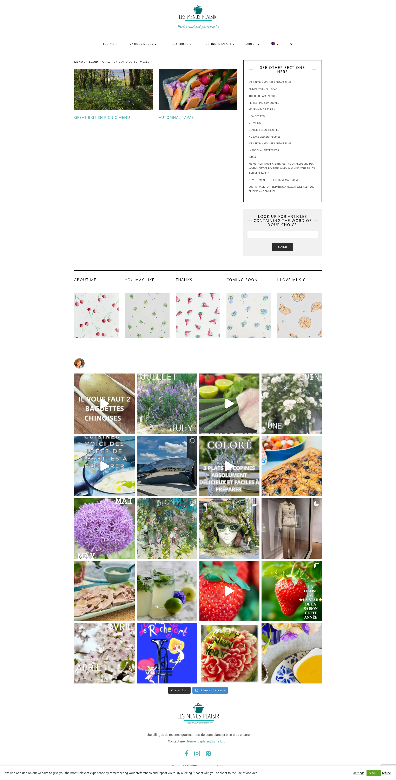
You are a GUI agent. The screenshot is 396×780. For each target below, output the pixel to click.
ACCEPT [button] (374, 772)
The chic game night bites (265, 96)
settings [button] (358, 773)
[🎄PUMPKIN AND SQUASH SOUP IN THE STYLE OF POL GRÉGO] (292, 653)
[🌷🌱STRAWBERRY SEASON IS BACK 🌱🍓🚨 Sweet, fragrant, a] (229, 591)
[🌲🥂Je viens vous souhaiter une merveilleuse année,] (229, 653)
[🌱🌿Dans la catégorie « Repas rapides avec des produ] (229, 466)
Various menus (142, 43)
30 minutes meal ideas (263, 89)
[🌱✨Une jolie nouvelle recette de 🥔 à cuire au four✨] (104, 404)
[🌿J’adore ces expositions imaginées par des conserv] (292, 528)
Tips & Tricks (179, 43)
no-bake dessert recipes (264, 136)
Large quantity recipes (264, 150)
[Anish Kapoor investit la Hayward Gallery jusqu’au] (167, 466)
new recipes (257, 116)
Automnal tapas (176, 117)
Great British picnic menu (102, 117)
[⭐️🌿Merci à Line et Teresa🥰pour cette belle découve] (167, 528)
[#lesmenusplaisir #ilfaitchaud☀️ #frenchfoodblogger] (104, 466)
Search (282, 247)
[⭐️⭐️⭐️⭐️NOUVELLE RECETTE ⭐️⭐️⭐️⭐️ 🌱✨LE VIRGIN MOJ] (167, 591)
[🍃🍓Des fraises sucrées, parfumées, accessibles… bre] (292, 591)
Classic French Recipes (264, 129)
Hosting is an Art (218, 43)
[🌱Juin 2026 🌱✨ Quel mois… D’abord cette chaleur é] (292, 404)
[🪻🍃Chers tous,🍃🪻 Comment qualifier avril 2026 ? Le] (104, 653)
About (251, 43)
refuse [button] (386, 773)
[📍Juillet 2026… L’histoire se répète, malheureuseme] (167, 404)
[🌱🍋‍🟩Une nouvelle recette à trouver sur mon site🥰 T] (229, 404)
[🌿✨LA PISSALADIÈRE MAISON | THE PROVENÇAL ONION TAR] (292, 466)
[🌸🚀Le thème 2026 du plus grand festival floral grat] (229, 528)
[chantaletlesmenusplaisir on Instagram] (198, 363)
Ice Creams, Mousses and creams (270, 82)
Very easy (255, 123)
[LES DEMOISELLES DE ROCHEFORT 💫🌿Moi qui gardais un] (167, 653)
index (252, 157)
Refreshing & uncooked (264, 102)
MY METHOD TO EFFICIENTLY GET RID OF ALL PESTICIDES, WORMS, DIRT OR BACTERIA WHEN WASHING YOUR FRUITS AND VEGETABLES (282, 168)
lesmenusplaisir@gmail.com (207, 741)
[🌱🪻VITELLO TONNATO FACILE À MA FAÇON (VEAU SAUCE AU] (104, 591)
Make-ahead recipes (262, 109)
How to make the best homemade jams (274, 180)
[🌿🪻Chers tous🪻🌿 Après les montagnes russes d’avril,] (104, 528)
